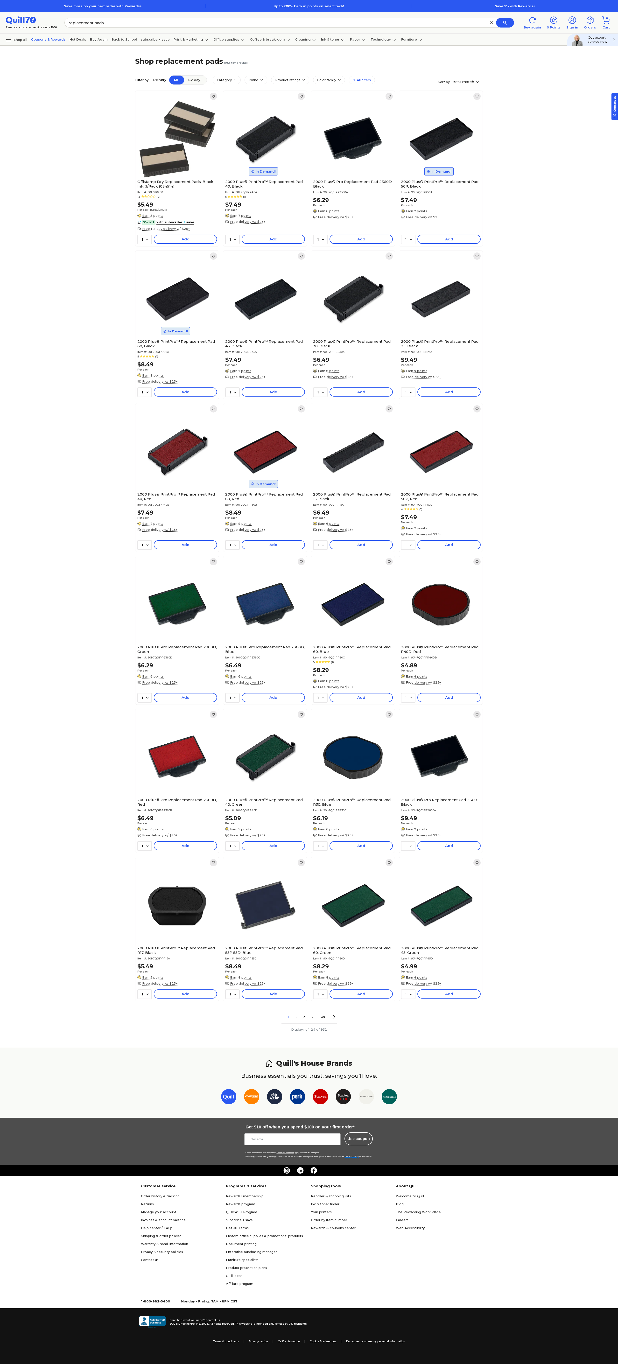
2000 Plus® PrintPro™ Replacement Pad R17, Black (176, 950)
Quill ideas (234, 1276)
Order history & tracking (160, 1196)
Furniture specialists (242, 1260)
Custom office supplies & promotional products (264, 1236)
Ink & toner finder (325, 1204)
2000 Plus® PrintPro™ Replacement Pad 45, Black (264, 343)
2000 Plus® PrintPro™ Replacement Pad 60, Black (176, 343)
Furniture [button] (409, 39)
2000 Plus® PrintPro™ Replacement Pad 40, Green (264, 802)
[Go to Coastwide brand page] (251, 1097)
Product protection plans (246, 1268)
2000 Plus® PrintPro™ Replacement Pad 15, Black (352, 496)
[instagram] (287, 1170)
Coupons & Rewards (48, 39)
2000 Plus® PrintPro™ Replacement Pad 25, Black (440, 343)
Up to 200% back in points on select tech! (309, 6)
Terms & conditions (226, 1341)
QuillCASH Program (241, 1212)
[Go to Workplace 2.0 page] (389, 1097)
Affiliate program (239, 1284)
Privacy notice (258, 1341)
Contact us (150, 1260)
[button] (491, 22)
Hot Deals (78, 39)
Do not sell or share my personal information (375, 1341)
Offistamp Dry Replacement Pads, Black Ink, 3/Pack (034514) (175, 184)
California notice (289, 1341)
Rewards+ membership (245, 1196)
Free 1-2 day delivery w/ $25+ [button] (166, 229)
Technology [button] (381, 39)
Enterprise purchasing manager (251, 1252)
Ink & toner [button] (330, 39)
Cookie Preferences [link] (323, 1341)
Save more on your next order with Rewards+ (103, 6)
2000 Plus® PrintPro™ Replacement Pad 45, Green (440, 950)
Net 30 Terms (237, 1228)
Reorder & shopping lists (331, 1196)
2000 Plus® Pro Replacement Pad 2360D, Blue (265, 649)
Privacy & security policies (162, 1252)
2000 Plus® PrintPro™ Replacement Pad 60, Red (264, 496)
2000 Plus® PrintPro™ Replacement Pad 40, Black (264, 184)
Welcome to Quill (410, 1196)
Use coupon (358, 1139)
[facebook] (314, 1170)
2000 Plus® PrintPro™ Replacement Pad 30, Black (352, 343)
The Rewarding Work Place (418, 1212)
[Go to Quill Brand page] (228, 1097)
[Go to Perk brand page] (297, 1097)
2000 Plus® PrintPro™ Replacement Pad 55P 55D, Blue (264, 950)
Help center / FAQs (157, 1228)
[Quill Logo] (21, 20)
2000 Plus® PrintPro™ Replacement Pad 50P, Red (440, 496)
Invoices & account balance (163, 1220)
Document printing (241, 1244)
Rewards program (240, 1204)
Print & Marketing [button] (188, 39)
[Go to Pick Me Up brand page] (274, 1097)
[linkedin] (300, 1170)
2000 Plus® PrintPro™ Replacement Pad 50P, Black (440, 184)
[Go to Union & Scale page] (366, 1097)
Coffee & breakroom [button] (267, 39)
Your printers (321, 1212)
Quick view (175, 163)
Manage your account (158, 1212)
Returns (147, 1204)
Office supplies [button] (226, 39)
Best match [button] (463, 81)
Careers (402, 1220)
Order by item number (329, 1220)
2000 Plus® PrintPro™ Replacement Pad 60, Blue (352, 649)
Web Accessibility (410, 1228)
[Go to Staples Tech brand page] (343, 1097)
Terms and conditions (285, 1153)
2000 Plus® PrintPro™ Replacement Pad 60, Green (352, 950)
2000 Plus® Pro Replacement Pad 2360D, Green (177, 649)
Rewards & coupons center (333, 1228)
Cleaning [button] (303, 39)
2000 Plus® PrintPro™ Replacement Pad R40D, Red (440, 649)
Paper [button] (355, 39)
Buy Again (99, 39)
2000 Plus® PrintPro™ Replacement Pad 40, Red (176, 496)
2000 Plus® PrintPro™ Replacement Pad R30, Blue (352, 802)
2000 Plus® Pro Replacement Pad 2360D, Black (353, 184)
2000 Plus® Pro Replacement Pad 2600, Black (439, 802)
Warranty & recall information (164, 1244)
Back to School (124, 39)
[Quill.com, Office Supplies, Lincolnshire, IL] (152, 1322)
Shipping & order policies (161, 1236)
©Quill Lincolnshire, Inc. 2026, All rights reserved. (201, 1323)
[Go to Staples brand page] (320, 1097)
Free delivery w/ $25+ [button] (247, 222)
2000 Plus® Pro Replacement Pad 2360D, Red (177, 802)
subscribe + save (155, 39)
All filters (363, 80)
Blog (400, 1204)
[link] (213, 96)
